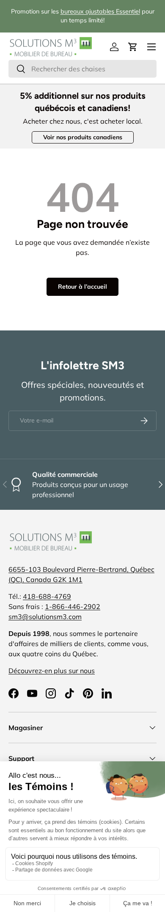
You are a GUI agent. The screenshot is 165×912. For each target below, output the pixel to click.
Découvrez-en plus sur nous (51, 670)
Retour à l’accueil (82, 286)
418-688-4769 (47, 596)
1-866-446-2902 (72, 606)
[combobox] (82, 69)
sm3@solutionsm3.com (45, 616)
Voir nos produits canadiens (82, 137)
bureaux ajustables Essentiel (100, 11)
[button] (133, 47)
